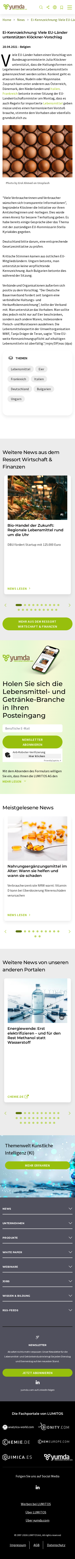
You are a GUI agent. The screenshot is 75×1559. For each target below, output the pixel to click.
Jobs (6, 1281)
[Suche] (41, 7)
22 (21, 1123)
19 (52, 610)
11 (19, 610)
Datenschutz (56, 1545)
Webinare (10, 1266)
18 (48, 610)
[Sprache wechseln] (55, 7)
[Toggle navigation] (69, 8)
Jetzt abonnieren (37, 1373)
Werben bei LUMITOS (36, 1504)
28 (46, 1123)
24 (29, 1123)
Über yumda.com (37, 1520)
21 (58, 1118)
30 (54, 1123)
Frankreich (10, 93)
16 (40, 610)
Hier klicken (37, 756)
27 (42, 1123)
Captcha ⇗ (52, 760)
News (6, 1208)
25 (33, 1123)
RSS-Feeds (10, 1310)
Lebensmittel (53, 103)
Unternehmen (13, 1223)
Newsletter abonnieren (32, 742)
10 (58, 605)
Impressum (18, 1545)
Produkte (10, 1237)
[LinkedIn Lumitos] (37, 1487)
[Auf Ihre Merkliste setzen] (62, 7)
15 (35, 610)
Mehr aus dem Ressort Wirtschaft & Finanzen (37, 623)
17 (44, 610)
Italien (55, 89)
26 (37, 1123)
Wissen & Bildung (16, 1295)
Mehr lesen (12, 781)
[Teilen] (48, 7)
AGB (37, 1545)
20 (56, 610)
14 (31, 610)
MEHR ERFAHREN (37, 1165)
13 (27, 610)
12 (23, 610)
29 (50, 1123)
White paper (12, 1252)
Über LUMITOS (35, 1512)
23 (25, 1123)
